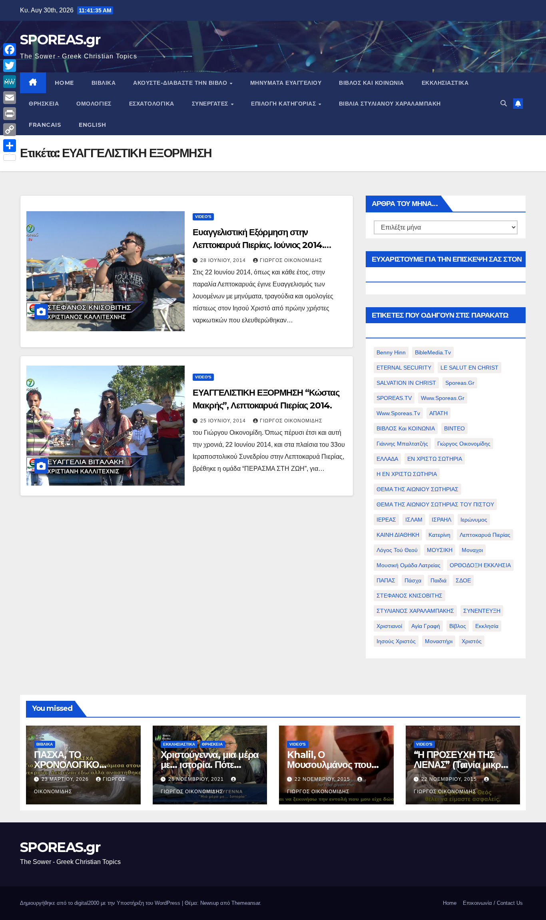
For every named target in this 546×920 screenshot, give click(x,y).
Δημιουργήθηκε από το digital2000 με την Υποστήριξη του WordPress (101, 903)
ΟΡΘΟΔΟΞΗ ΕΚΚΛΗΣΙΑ (480, 565)
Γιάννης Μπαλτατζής (402, 443)
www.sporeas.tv (398, 413)
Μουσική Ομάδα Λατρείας (408, 565)
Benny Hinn (391, 352)
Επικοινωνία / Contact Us (493, 903)
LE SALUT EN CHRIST (469, 367)
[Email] (10, 98)
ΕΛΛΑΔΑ (387, 459)
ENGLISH (92, 124)
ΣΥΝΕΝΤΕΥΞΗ (481, 611)
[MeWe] (10, 82)
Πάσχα (413, 580)
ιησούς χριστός (396, 641)
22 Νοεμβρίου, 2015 (323, 779)
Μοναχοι (472, 550)
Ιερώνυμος (473, 519)
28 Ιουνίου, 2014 (223, 260)
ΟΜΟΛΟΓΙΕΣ (94, 103)
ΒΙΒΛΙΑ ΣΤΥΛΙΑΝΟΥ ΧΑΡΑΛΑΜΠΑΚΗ (390, 103)
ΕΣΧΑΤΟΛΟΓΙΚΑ (151, 103)
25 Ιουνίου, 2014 (223, 421)
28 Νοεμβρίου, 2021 (196, 779)
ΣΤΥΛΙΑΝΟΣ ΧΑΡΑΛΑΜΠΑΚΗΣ (415, 611)
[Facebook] (10, 50)
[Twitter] (10, 66)
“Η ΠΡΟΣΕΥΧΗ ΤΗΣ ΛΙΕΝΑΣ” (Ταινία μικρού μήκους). (463, 764)
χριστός (472, 641)
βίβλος (457, 626)
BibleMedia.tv (433, 352)
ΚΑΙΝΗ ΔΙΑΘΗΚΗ (398, 535)
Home (449, 903)
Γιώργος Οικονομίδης (291, 260)
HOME (64, 82)
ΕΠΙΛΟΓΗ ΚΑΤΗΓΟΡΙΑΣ (284, 103)
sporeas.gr (459, 383)
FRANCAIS (45, 124)
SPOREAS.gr (60, 39)
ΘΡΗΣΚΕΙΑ (44, 103)
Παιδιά (438, 580)
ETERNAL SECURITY (404, 367)
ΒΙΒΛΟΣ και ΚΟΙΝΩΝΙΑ (371, 82)
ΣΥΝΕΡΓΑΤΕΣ (211, 103)
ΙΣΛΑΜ (413, 519)
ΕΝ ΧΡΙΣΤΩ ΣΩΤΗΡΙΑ (434, 459)
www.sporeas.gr (442, 398)
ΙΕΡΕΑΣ (386, 519)
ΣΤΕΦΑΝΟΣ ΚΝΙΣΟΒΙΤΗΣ (409, 595)
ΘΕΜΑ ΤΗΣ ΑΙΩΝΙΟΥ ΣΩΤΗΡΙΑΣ (417, 489)
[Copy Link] (10, 130)
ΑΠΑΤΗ (438, 413)
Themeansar (245, 903)
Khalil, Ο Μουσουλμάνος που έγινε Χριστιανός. (329, 764)
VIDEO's (203, 216)
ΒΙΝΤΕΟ (454, 428)
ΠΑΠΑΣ (386, 580)
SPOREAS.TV (394, 398)
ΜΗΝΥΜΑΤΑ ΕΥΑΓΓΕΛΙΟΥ (286, 82)
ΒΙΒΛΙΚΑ (104, 82)
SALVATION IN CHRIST (406, 383)
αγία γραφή (425, 626)
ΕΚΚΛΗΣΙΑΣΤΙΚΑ (445, 82)
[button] (503, 103)
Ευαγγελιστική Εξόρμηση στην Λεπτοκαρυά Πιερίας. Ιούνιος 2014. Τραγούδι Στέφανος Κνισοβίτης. (258, 245)
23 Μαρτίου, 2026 (66, 779)
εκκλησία (486, 626)
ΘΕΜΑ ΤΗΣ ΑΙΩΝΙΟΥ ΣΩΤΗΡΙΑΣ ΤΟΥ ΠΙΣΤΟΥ (435, 504)
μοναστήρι (438, 641)
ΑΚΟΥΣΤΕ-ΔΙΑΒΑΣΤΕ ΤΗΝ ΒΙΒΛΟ (181, 82)
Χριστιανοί (389, 626)
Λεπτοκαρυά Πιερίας (485, 535)
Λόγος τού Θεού (397, 550)
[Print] (10, 114)
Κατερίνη (439, 535)
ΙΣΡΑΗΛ (441, 519)
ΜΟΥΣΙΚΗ (439, 550)
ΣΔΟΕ (463, 580)
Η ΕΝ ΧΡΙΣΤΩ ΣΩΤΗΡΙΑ (407, 474)
